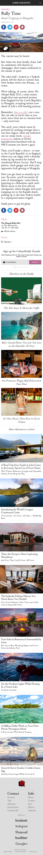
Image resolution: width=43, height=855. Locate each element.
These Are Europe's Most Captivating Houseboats (19, 555)
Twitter (21, 838)
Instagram (21, 826)
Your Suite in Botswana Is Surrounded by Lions (21, 641)
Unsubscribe (12, 810)
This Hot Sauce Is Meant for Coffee (21, 308)
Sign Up (35, 262)
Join (30, 803)
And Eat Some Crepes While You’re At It (18, 774)
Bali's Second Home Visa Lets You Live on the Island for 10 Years (21, 344)
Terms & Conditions (20, 851)
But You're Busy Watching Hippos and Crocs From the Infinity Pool (19, 646)
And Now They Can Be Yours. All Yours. (18, 560)
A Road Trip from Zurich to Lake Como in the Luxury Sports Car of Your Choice (21, 466)
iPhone (31, 807)
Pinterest (21, 832)
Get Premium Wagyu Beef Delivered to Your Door (21, 382)
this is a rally (21, 112)
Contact (11, 797)
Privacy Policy (33, 851)
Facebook (21, 821)
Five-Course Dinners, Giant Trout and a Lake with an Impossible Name (19, 603)
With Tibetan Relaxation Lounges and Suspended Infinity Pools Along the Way (21, 472)
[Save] (22, 27)
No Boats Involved (8, 690)
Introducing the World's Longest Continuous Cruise (17, 511)
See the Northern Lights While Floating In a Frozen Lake (20, 685)
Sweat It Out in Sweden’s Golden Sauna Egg (20, 769)
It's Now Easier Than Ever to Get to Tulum (21, 420)
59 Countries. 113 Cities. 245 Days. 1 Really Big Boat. (21, 517)
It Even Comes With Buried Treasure (16, 732)
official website (9, 231)
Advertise (11, 803)
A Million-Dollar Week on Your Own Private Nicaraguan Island (20, 727)
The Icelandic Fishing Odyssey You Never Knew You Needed (18, 597)
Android (32, 810)
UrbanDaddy (21, 3)
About (31, 797)
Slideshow (8, 242)
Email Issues (12, 807)
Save (16, 27)
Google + (21, 844)
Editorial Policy (8, 851)
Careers (31, 800)
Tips (9, 800)
